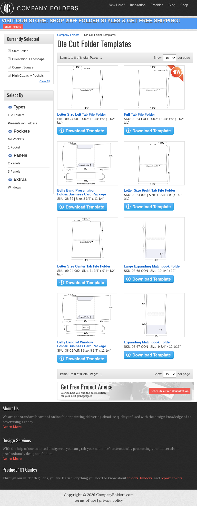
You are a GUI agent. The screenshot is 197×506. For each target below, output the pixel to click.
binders (146, 478)
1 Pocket (14, 147)
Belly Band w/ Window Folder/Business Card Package (81, 344)
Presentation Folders (22, 123)
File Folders (16, 115)
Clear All (45, 81)
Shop (183, 5)
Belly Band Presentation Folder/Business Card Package (81, 192)
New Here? (117, 5)
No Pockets (16, 139)
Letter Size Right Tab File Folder (149, 190)
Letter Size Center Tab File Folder (83, 266)
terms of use (85, 500)
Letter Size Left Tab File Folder (81, 114)
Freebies (155, 5)
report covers (172, 478)
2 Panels (14, 163)
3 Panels (14, 171)
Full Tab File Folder (139, 114)
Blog (172, 5)
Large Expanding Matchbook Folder (152, 266)
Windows (14, 187)
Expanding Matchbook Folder (147, 342)
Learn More (12, 427)
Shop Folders (12, 26)
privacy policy (111, 500)
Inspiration (137, 5)
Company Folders (68, 34)
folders (133, 478)
